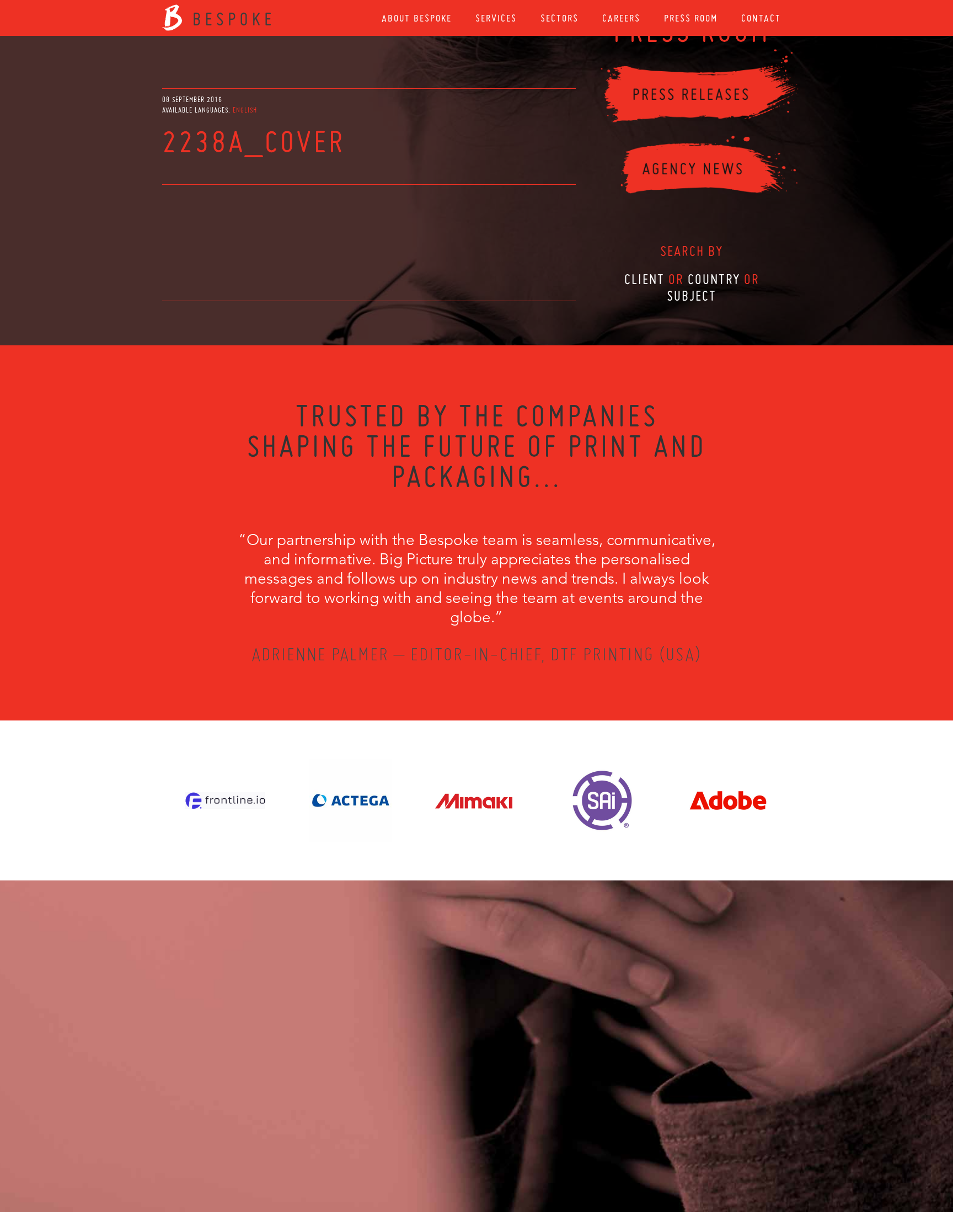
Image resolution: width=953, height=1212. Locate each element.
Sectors (559, 18)
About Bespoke (417, 18)
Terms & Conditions (497, 1152)
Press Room (691, 18)
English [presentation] (245, 110)
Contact (761, 18)
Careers (621, 18)
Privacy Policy (447, 1152)
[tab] (245, 110)
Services (496, 18)
